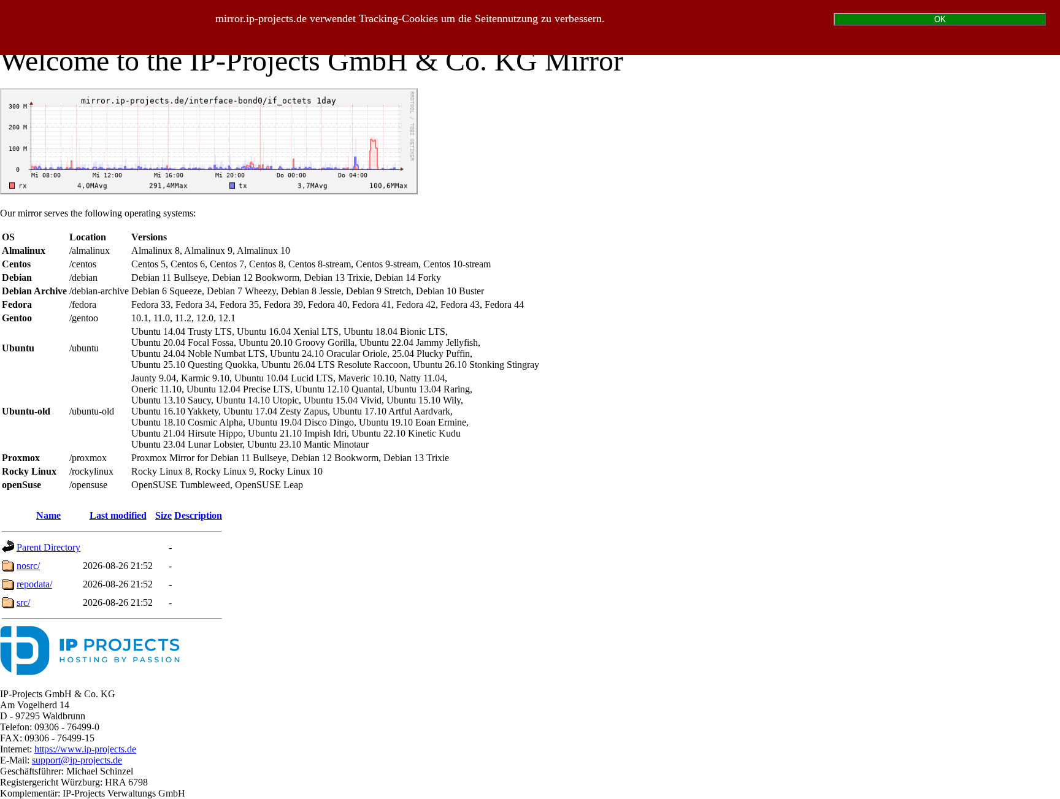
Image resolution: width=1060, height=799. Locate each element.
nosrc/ (28, 565)
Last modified (118, 515)
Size (163, 515)
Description (198, 515)
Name (48, 515)
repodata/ (34, 584)
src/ (23, 602)
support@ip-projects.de (77, 760)
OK (940, 19)
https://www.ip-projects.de (85, 749)
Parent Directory (48, 547)
